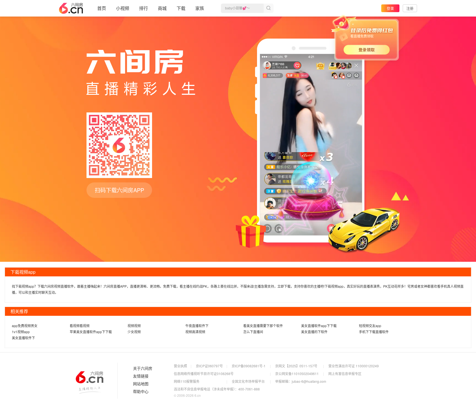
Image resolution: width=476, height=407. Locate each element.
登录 (390, 8)
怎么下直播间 (253, 331)
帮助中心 (140, 391)
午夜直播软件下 (197, 325)
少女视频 (134, 331)
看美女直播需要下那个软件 (263, 325)
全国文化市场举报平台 (248, 381)
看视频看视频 (80, 325)
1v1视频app (21, 331)
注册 (409, 8)
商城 (162, 8)
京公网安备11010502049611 (297, 373)
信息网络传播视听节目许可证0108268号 (204, 373)
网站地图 (140, 384)
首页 (101, 8)
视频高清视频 (195, 331)
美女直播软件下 (23, 337)
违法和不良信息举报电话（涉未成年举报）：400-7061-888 (217, 389)
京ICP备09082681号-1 (249, 365)
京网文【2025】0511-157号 (296, 365)
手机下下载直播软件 (374, 331)
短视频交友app (370, 325)
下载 (181, 8)
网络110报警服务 (186, 381)
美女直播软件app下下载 (319, 325)
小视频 (122, 8)
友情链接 (140, 376)
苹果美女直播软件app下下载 (91, 331)
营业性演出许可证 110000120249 (353, 365)
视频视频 (134, 325)
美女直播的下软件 (314, 331)
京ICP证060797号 (209, 365)
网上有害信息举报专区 (344, 373)
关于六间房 (142, 368)
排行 (143, 8)
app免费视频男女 (24, 325)
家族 (199, 8)
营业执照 (180, 365)
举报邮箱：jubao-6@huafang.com (300, 381)
